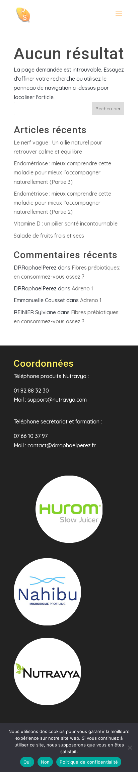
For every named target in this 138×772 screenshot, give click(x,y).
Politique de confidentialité (89, 762)
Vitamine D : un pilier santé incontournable (66, 223)
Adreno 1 (82, 288)
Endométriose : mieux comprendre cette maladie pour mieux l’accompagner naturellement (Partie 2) (62, 202)
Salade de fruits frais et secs (49, 235)
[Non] (129, 747)
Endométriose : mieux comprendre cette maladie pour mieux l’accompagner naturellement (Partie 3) (62, 172)
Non (45, 762)
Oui (27, 762)
